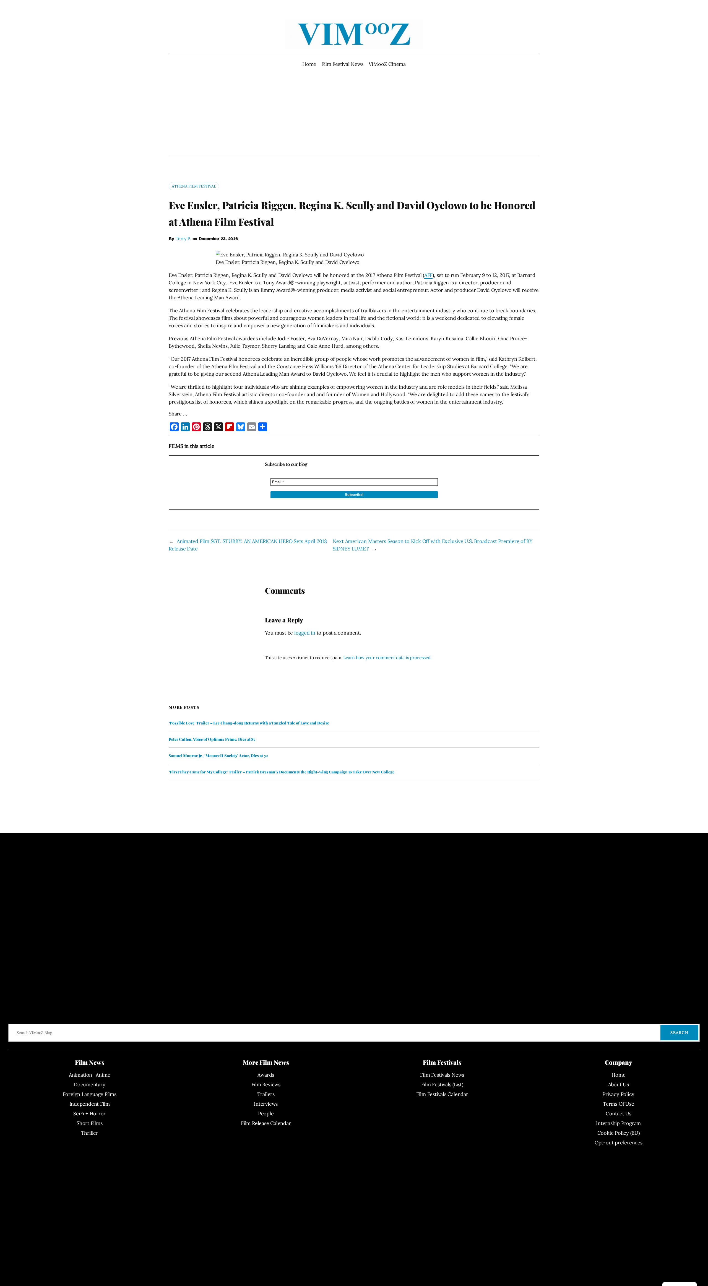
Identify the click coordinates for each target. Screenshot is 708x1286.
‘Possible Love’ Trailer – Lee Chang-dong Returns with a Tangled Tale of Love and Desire (249, 723)
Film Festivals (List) (442, 1084)
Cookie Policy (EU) (618, 1133)
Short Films (90, 1123)
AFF (428, 275)
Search (679, 1032)
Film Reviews (265, 1084)
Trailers (266, 1094)
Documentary (89, 1084)
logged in (304, 633)
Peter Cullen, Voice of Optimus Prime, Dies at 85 (212, 739)
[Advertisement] (354, 111)
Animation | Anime (89, 1075)
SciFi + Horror (89, 1113)
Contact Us (618, 1113)
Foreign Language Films (89, 1094)
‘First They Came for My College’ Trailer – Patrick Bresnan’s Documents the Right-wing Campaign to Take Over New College (281, 772)
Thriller (89, 1133)
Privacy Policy (618, 1094)
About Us (618, 1084)
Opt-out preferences (618, 1142)
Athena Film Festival (194, 186)
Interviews (266, 1104)
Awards (265, 1075)
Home (309, 64)
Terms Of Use (618, 1104)
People (266, 1113)
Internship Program (618, 1123)
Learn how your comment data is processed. (387, 657)
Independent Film (89, 1104)
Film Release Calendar (266, 1123)
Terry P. (183, 238)
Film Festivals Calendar (442, 1094)
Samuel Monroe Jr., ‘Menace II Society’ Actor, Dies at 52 (218, 755)
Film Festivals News (442, 1075)
